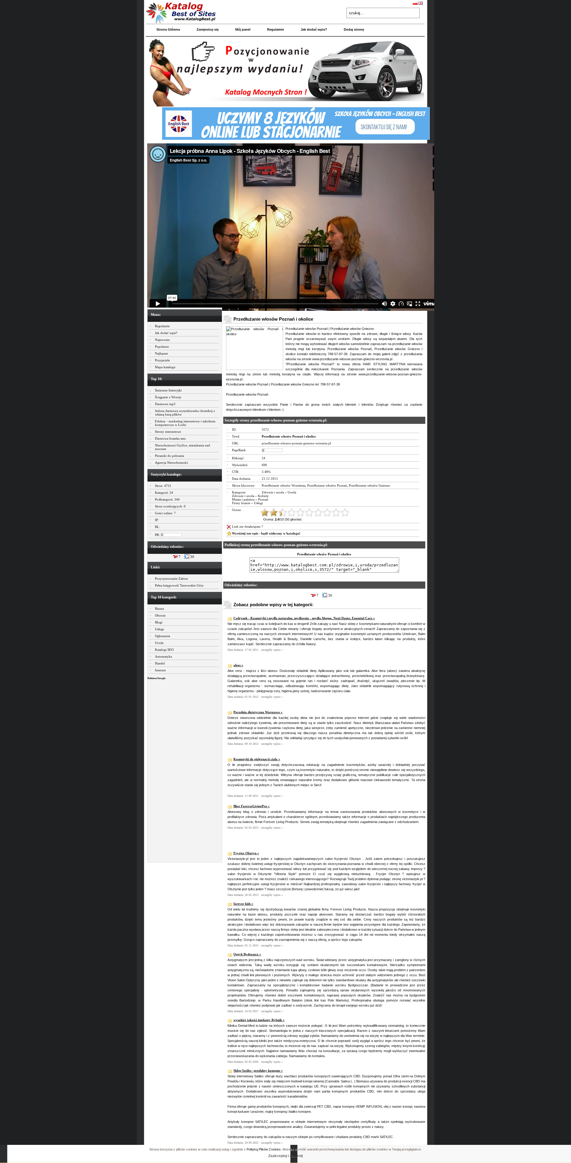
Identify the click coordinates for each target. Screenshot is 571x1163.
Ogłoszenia (162, 636)
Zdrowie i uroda (273, 492)
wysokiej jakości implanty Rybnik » (259, 1020)
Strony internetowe (168, 431)
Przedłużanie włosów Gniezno (369, 485)
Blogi (158, 622)
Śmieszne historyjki (168, 390)
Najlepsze (161, 353)
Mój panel (242, 29)
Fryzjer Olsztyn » (246, 853)
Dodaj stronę (354, 29)
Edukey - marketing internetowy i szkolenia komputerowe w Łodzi (185, 423)
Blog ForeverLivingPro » (251, 806)
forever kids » (243, 903)
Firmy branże (241, 503)
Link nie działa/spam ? (247, 526)
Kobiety (263, 496)
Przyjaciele (162, 360)
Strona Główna (168, 29)
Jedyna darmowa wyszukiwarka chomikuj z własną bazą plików (185, 412)
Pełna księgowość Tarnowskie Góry (179, 585)
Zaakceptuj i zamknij (285, 1156)
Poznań (263, 499)
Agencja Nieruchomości (171, 462)
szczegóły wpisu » (272, 649)
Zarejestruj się (208, 29)
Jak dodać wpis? (314, 29)
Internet (160, 670)
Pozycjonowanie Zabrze (171, 578)
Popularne (162, 346)
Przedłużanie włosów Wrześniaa (283, 485)
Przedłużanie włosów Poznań (327, 485)
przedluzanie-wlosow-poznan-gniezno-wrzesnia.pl (296, 443)
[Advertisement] (185, 769)
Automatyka (163, 656)
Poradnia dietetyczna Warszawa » (258, 712)
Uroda (159, 643)
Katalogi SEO (164, 649)
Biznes (159, 608)
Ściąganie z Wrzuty (168, 397)
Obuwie (160, 615)
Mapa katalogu (165, 367)
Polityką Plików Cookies (264, 1149)
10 (345, 512)
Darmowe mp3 (165, 404)
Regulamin (275, 29)
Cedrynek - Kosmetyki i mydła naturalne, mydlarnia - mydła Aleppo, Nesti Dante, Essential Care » (304, 618)
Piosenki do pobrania (169, 455)
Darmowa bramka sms (170, 438)
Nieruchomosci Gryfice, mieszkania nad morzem (182, 447)
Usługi (159, 629)
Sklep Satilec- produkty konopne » (258, 1070)
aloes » (238, 665)
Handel (160, 663)
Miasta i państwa (243, 499)
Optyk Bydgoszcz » (247, 954)
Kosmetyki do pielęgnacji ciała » (256, 759)
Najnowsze (162, 339)
